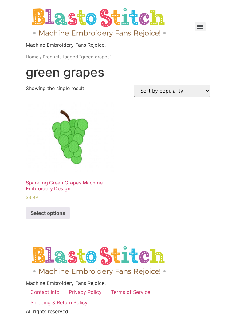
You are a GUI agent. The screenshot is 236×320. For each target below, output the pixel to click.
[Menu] (200, 26)
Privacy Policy (85, 292)
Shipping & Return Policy (59, 302)
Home (32, 57)
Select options (48, 213)
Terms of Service (130, 292)
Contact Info (45, 292)
